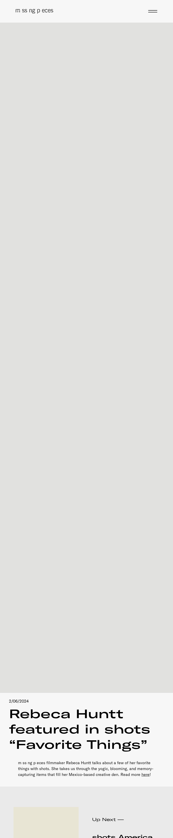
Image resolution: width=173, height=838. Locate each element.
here (145, 774)
